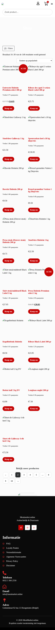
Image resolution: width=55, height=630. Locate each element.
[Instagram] (27, 527)
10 (12, 481)
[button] (52, 4)
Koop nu (8, 108)
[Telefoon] (4, 573)
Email (6, 591)
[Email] (4, 587)
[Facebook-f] (20, 527)
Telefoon (7, 577)
